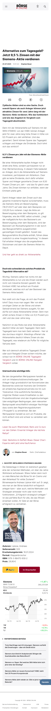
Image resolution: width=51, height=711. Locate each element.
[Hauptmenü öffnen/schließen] (6, 6)
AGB (37, 704)
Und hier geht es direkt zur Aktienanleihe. (21, 254)
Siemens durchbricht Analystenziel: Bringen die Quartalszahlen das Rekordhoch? (23, 655)
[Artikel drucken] (20, 100)
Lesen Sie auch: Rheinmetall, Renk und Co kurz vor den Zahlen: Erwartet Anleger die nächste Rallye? (24, 430)
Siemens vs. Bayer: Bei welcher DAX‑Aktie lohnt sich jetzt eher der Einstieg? (25, 663)
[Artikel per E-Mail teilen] (10, 99)
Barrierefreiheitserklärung (10, 704)
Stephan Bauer (21, 452)
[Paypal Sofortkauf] (10, 570)
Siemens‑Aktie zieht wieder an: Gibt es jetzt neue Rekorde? (24, 681)
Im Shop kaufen (29, 570)
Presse (47, 704)
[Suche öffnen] (45, 6)
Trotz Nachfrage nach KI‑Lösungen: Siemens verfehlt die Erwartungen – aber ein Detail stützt (25, 646)
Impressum (34, 708)
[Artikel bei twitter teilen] (41, 100)
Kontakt (24, 708)
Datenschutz (27, 704)
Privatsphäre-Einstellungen (10, 708)
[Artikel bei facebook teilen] (31, 100)
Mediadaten (45, 708)
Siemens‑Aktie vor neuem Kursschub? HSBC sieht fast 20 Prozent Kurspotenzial (24, 672)
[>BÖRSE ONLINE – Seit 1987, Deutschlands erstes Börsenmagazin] (22, 6)
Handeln (45, 682)
